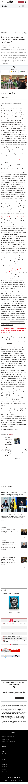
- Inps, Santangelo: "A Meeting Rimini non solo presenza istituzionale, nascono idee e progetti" (13, 630)
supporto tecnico (7, 722)
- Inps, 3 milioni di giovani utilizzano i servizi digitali (12, 638)
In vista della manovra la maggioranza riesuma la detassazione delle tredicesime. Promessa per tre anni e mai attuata (9, 561)
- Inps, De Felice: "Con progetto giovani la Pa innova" (12, 636)
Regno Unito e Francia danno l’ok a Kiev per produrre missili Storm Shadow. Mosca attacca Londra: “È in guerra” (13, 494)
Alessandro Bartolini (6, 45)
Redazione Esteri (5, 524)
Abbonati (20, 1)
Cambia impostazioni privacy (8, 741)
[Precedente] (2, 449)
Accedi (8, 698)
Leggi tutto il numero (14, 612)
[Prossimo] (25, 449)
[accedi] (25, 2)
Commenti (5, 93)
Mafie (3, 30)
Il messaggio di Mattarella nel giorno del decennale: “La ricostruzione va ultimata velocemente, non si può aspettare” (9, 546)
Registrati (19, 698)
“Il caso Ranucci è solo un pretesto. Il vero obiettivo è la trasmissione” (9, 531)
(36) (26, 551)
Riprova (14, 726)
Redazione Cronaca (8, 458)
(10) (19, 458)
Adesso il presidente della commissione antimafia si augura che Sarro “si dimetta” (13, 323)
